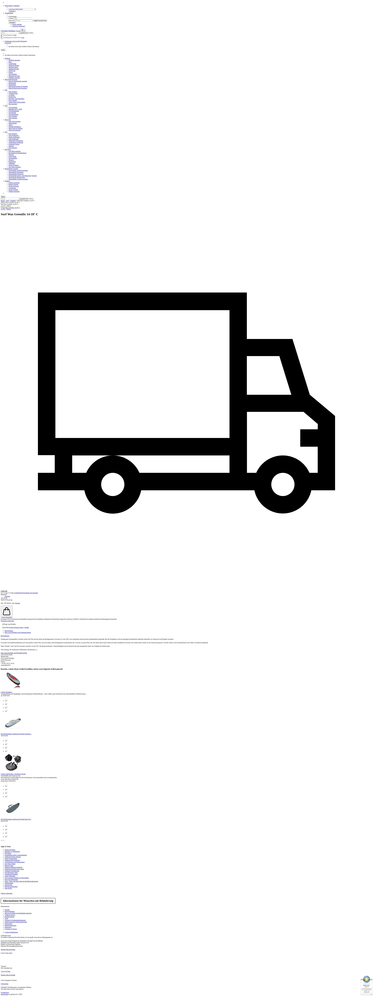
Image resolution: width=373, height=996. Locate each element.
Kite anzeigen (13, 92)
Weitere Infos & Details (8, 949)
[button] (1, 840)
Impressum (8, 927)
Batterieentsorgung (10, 925)
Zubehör (11, 146)
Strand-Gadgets (13, 190)
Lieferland (12, 9)
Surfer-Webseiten (10, 876)
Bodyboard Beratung (11, 886)
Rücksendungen (10, 911)
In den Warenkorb (7, 617)
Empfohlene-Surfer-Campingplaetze (16, 855)
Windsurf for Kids (14, 76)
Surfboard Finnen (14, 144)
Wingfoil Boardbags (15, 127)
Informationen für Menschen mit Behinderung (28, 900)
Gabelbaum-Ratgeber (11, 874)
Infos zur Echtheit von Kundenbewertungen (18, 913)
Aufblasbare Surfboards (16, 142)
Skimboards (12, 85)
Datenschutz (8, 924)
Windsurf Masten (14, 65)
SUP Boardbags (13, 114)
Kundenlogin (9, 13)
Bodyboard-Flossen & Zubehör (18, 86)
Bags (10, 62)
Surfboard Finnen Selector (13, 857)
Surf (6, 132)
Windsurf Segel (13, 67)
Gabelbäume (12, 64)
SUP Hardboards (14, 111)
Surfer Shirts (12, 156)
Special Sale (8, 885)
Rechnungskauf (9, 917)
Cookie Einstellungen (11, 932)
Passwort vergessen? (18, 26)
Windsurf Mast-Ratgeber (12, 860)
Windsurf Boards (14, 69)
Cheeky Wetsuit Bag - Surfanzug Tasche (13, 774)
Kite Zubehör (13, 100)
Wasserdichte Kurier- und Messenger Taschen (23, 176)
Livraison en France (11, 929)
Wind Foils (12, 71)
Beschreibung (9, 631)
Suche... (31, 33)
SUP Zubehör (13, 116)
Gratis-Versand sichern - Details (19, 627)
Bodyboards (12, 83)
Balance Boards (13, 184)
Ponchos (11, 155)
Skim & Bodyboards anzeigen (18, 81)
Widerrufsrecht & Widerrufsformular (16, 922)
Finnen (11, 72)
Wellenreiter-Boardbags (16, 141)
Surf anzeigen (13, 134)
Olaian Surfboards (14, 137)
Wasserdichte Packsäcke (16, 172)
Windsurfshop (9, 883)
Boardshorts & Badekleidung (17, 153)
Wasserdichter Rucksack (16, 174)
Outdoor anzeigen (14, 183)
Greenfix (7, 596)
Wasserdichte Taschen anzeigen (18, 170)
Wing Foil (8, 120)
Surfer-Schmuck (14, 165)
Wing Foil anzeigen (14, 121)
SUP (6, 106)
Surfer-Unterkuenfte (11, 858)
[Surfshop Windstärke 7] (10, 31)
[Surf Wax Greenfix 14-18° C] (10, 208)
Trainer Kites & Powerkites (17, 102)
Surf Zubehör (13, 74)
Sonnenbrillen (13, 158)
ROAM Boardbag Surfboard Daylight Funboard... (16, 734)
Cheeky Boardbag (6, 692)
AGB (6, 918)
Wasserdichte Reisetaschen (17, 177)
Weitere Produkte (10, 850)
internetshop (4, 994)
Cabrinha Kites (13, 93)
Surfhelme (12, 163)
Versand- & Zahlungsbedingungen (15, 920)
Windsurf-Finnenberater (12, 871)
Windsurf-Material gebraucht (13, 867)
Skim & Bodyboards (11, 79)
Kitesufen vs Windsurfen (12, 851)
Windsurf (7, 58)
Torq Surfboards (14, 135)
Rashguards (12, 162)
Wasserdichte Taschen (11, 169)
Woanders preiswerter (7, 621)
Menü (3, 50)
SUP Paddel (12, 113)
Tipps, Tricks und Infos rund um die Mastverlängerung (21, 881)
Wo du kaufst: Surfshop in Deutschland (17, 878)
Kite (6, 90)
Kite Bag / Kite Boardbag (16, 99)
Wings (10, 125)
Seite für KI (8, 888)
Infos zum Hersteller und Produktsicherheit (18, 632)
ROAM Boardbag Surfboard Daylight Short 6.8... (16, 819)
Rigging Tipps (9, 865)
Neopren (11, 160)
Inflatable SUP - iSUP (15, 109)
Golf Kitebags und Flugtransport (15, 862)
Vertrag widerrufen (6, 893)
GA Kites (11, 95)
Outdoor (7, 181)
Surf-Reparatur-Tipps (11, 872)
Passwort (11, 20)
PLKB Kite (12, 97)
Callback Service (10, 915)
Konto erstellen (17, 24)
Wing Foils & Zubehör (15, 128)
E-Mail (11, 18)
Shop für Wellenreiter (11, 879)
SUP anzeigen (13, 107)
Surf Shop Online (10, 864)
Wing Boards (13, 123)
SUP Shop (8, 853)
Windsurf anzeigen (14, 60)
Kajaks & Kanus (14, 186)
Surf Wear (8, 149)
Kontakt (7, 910)
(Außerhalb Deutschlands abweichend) (26, 593)
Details (14, 35)
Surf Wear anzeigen (15, 151)
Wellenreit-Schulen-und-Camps (14, 869)
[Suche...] (24, 33)
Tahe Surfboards (14, 139)
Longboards (12, 188)
